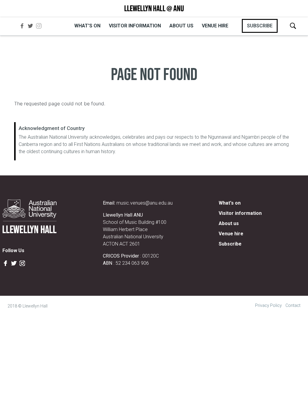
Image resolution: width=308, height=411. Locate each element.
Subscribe (230, 244)
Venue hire (215, 26)
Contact (292, 305)
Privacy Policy (268, 305)
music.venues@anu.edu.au (144, 203)
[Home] (154, 8)
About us (181, 26)
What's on (87, 26)
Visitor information (135, 26)
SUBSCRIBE (260, 26)
